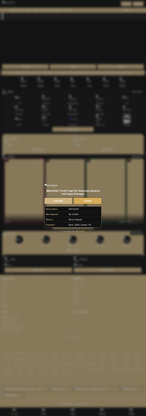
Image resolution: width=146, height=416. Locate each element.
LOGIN (87, 200)
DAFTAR (58, 200)
